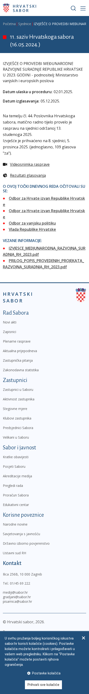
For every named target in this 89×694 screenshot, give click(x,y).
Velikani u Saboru (16, 437)
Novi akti (9, 322)
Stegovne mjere (15, 408)
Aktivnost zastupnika (18, 399)
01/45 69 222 (20, 583)
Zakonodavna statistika (21, 370)
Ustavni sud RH (14, 553)
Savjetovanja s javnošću (21, 534)
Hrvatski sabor (25, 8)
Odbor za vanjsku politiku (32, 223)
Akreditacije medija (17, 476)
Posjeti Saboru (14, 466)
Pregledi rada (13, 485)
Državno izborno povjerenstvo (26, 543)
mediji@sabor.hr (15, 592)
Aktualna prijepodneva (20, 351)
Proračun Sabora (16, 495)
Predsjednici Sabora (18, 427)
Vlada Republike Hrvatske (32, 229)
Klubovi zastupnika (17, 418)
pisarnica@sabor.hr (17, 601)
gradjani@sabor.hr (17, 597)
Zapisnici (9, 331)
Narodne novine (15, 524)
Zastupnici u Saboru (18, 389)
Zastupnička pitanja (18, 360)
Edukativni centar (16, 504)
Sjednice (24, 24)
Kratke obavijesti (15, 457)
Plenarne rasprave (17, 341)
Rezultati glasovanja (28, 175)
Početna (9, 24)
